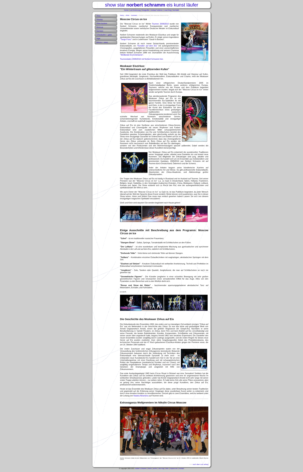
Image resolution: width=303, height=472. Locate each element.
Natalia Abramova (141, 396)
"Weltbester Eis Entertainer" (131, 55)
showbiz (99, 20)
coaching (168, 10)
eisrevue (99, 27)
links (167, 468)
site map (161, 468)
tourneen (99, 31)
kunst (179, 4)
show (110, 4)
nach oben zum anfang (200, 464)
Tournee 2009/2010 (160, 24)
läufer (192, 4)
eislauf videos (156, 10)
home (126, 10)
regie (98, 38)
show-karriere (101, 23)
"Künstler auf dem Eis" (147, 46)
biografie (145, 10)
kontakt (176, 10)
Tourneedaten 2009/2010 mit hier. (141, 59)
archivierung (135, 10)
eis (170, 4)
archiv (155, 468)
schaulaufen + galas (104, 35)
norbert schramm (141, 468)
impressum (174, 468)
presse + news (102, 42)
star (121, 4)
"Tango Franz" (126, 39)
